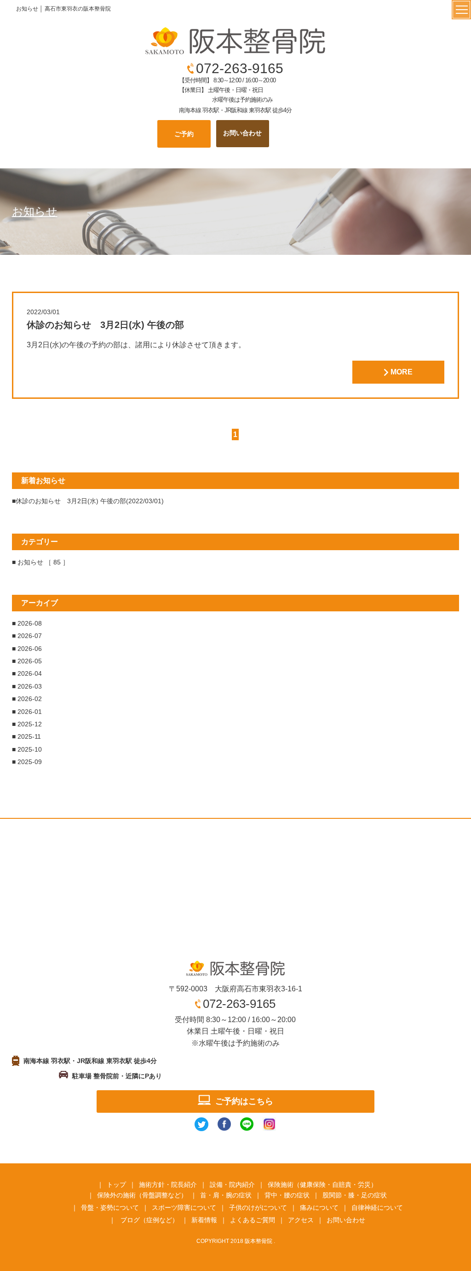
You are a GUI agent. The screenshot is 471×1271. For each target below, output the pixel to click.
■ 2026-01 (27, 711)
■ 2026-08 (27, 623)
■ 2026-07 (27, 635)
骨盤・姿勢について (110, 1207)
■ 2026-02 (27, 698)
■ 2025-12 (27, 724)
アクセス (301, 1220)
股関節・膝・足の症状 (354, 1195)
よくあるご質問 (252, 1220)
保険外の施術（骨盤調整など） (142, 1195)
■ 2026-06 (27, 648)
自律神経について (377, 1207)
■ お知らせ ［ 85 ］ (40, 562)
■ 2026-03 (27, 686)
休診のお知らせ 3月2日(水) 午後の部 (105, 325)
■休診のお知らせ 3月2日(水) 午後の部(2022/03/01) (88, 501)
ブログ (130, 1220)
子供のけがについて (258, 1207)
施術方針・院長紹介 (168, 1184)
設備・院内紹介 (232, 1184)
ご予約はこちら (244, 1101)
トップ (116, 1184)
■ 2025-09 (27, 761)
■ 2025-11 (26, 736)
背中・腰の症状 (287, 1195)
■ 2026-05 (27, 661)
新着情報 (204, 1220)
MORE (402, 372)
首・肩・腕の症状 (226, 1195)
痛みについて (319, 1207)
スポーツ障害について (184, 1207)
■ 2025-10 (27, 749)
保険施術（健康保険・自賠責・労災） (322, 1184)
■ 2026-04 (27, 673)
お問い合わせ (346, 1220)
